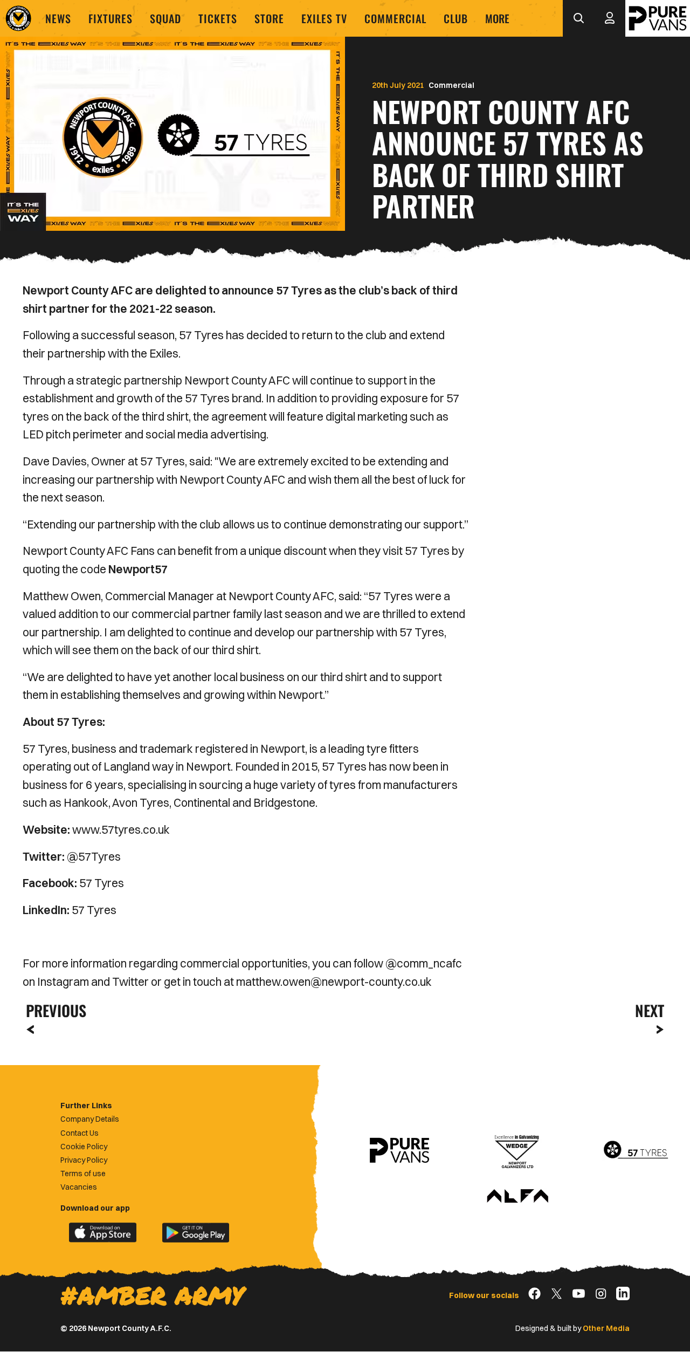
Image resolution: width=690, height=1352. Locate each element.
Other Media (606, 1328)
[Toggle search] (578, 18)
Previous (53, 1010)
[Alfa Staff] (517, 1197)
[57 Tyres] (635, 1150)
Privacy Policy (83, 1160)
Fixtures (110, 18)
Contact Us (79, 1133)
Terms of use (83, 1173)
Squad (165, 18)
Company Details (89, 1119)
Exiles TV (324, 18)
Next (649, 1010)
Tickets (217, 18)
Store (269, 18)
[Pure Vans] (657, 18)
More (497, 18)
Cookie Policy (83, 1146)
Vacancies (78, 1187)
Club (456, 18)
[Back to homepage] (18, 18)
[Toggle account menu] (609, 18)
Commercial (395, 18)
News (58, 18)
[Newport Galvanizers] (517, 1150)
